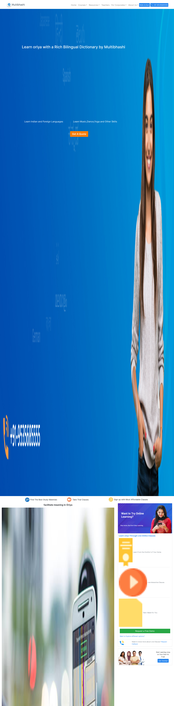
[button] (82, 5)
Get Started (163, 661)
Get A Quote (79, 134)
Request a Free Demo (145, 631)
